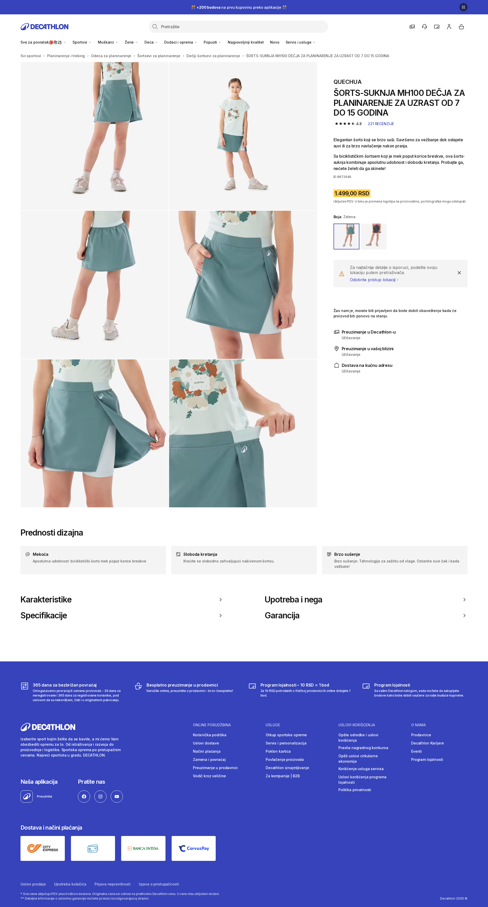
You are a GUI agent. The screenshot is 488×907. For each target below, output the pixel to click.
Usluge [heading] (273, 725)
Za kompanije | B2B (282, 776)
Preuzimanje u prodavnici (215, 767)
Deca (149, 42)
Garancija (282, 615)
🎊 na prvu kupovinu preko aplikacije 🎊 (238, 7)
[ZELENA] (347, 237)
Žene (130, 42)
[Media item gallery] (168, 284)
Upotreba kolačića (70, 884)
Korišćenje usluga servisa (361, 769)
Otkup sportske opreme (286, 735)
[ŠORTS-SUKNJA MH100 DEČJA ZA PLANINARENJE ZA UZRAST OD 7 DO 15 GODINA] (94, 136)
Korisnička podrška (209, 735)
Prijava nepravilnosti (113, 884)
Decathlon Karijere (427, 743)
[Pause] (463, 7)
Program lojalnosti (427, 759)
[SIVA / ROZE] (373, 237)
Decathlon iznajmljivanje (287, 767)
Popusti (211, 42)
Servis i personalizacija (286, 743)
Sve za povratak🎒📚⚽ (41, 42)
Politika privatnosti (354, 790)
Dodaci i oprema (179, 42)
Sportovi (80, 42)
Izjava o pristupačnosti (159, 884)
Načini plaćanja (207, 751)
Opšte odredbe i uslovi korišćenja (358, 737)
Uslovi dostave (206, 743)
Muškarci (106, 42)
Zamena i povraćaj (209, 759)
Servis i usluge (299, 42)
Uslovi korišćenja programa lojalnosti (362, 779)
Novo (274, 42)
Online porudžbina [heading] (212, 725)
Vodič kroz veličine (209, 776)
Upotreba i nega (294, 599)
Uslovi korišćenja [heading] (356, 725)
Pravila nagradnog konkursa (363, 747)
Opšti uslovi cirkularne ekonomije (358, 758)
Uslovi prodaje (33, 884)
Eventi (416, 751)
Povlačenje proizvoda (285, 759)
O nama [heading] (418, 725)
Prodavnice (421, 735)
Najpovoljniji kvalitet (246, 42)
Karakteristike (45, 599)
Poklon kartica (278, 751)
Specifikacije (43, 615)
